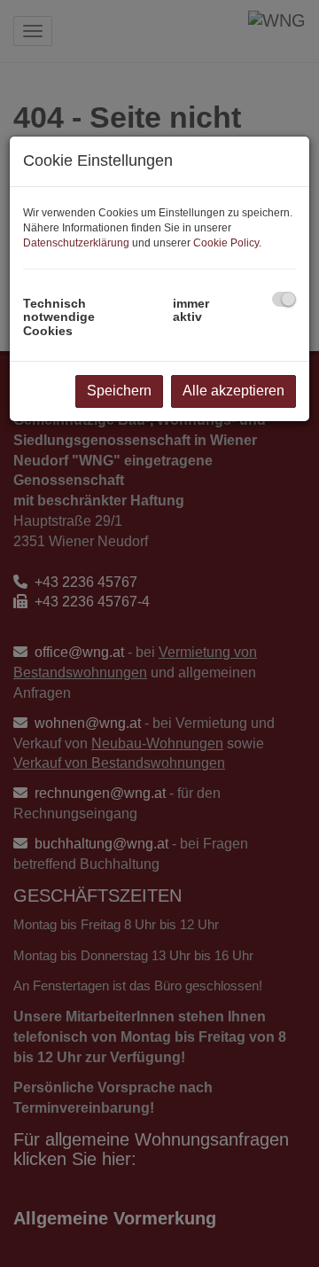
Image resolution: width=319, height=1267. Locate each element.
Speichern (119, 390)
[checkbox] (284, 299)
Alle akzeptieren (233, 390)
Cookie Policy (226, 243)
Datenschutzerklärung (76, 243)
